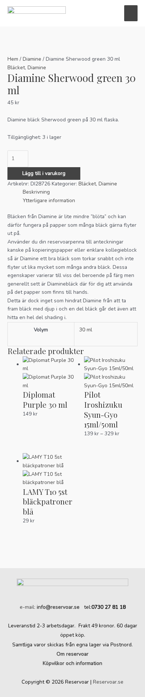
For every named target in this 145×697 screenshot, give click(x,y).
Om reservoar (72, 654)
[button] (111, 13)
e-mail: (50, 607)
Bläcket (16, 67)
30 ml (85, 329)
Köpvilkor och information (72, 663)
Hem (12, 59)
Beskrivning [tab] (36, 191)
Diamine (32, 59)
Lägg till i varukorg (43, 173)
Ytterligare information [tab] (49, 200)
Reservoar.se (108, 681)
